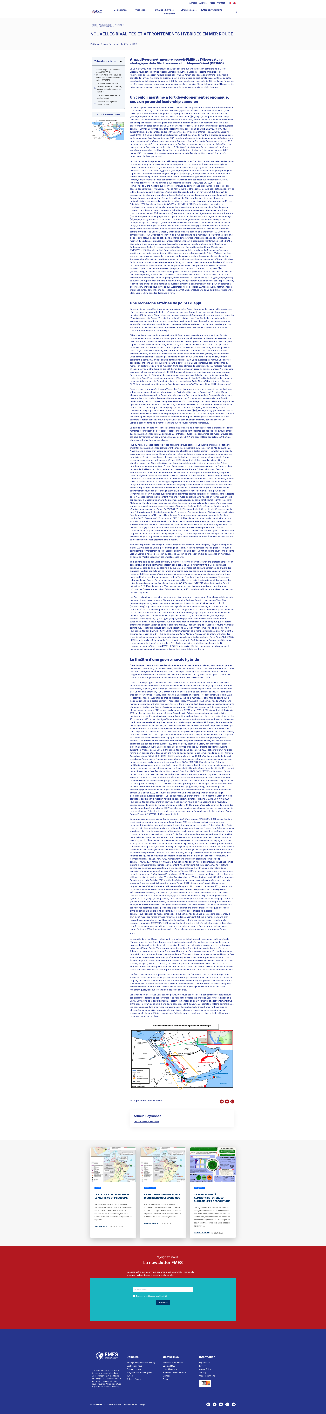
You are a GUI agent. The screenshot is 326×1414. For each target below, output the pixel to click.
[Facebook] (208, 1404)
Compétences (120, 10)
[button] (236, 12)
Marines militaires (106, 25)
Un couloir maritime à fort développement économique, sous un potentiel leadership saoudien (109, 88)
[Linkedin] (234, 1404)
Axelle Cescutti (201, 1232)
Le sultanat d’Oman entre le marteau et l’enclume (111, 1196)
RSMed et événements (211, 10)
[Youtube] (221, 1404)
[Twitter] (214, 1404)
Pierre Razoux (101, 1226)
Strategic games (189, 10)
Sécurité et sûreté (106, 27)
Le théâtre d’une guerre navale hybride (107, 102)
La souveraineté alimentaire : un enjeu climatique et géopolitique (212, 1197)
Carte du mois (150, 1188)
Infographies (199, 1188)
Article (94, 25)
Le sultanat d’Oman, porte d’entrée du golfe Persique (162, 1196)
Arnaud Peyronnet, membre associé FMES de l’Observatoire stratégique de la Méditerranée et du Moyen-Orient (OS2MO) (109, 74)
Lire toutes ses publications (146, 1122)
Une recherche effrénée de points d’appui (108, 96)
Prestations (169, 13)
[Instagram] (227, 1404)
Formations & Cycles (164, 10)
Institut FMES (151, 1223)
